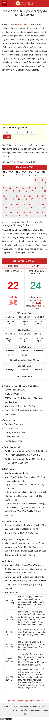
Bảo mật (31, 701)
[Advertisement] (24, 98)
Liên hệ (39, 701)
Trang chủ (10, 701)
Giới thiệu (21, 701)
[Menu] (4, 3)
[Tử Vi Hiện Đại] (24, 3)
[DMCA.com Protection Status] (6, 719)
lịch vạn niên (22, 24)
